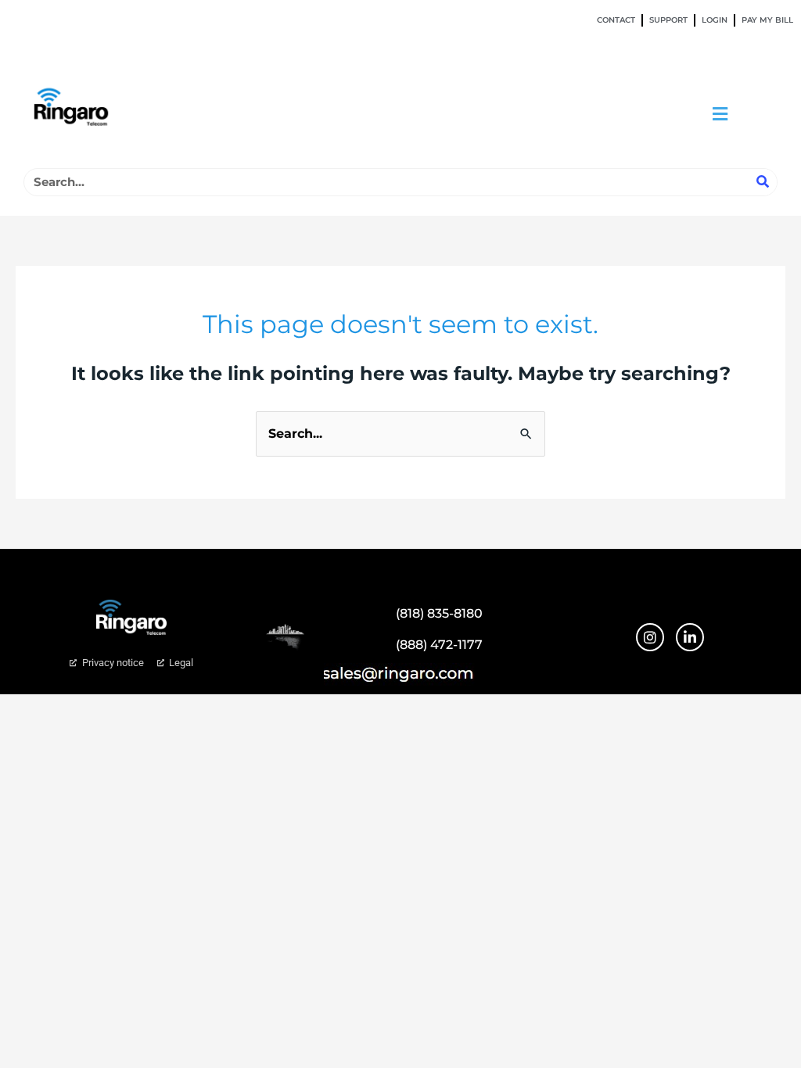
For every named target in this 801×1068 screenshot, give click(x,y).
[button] (720, 114)
